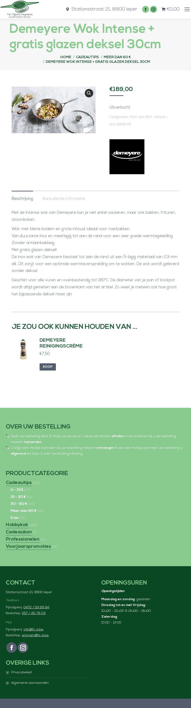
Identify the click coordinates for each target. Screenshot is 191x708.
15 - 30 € (18, 497)
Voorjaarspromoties (28, 546)
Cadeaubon (19, 532)
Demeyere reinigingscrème (61, 343)
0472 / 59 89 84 (36, 607)
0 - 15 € (16, 490)
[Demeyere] (126, 158)
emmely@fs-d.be (35, 635)
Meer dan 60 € (141, 117)
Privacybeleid (21, 672)
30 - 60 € (18, 504)
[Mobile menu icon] (187, 9)
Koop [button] (48, 367)
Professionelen (22, 539)
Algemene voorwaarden (30, 683)
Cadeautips (19, 482)
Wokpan (160, 117)
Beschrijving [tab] (22, 199)
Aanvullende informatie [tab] (63, 199)
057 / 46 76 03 (34, 613)
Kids (14, 518)
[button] (89, 93)
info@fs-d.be (33, 629)
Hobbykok (17, 525)
